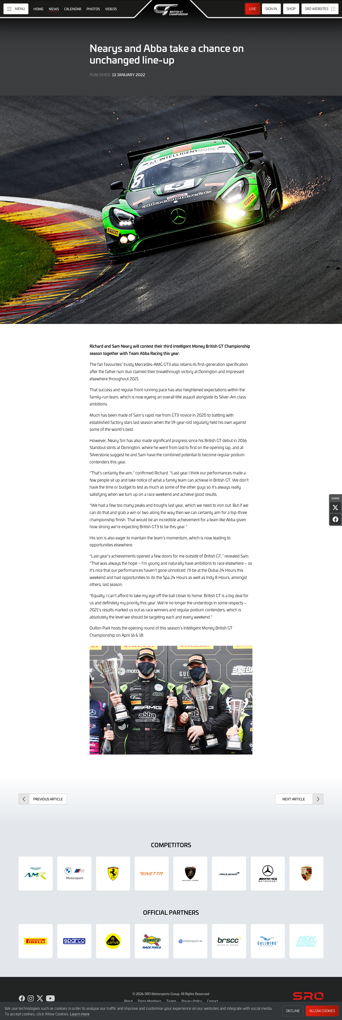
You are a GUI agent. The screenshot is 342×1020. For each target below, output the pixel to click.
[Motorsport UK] (190, 941)
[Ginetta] (152, 874)
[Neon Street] (306, 941)
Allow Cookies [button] (322, 1011)
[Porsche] (306, 874)
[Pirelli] (36, 941)
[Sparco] (74, 941)
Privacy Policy (191, 1001)
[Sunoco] (152, 941)
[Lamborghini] (190, 874)
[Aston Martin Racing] (36, 874)
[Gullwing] (268, 941)
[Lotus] (113, 941)
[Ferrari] (113, 874)
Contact (212, 1001)
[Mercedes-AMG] (268, 874)
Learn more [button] (80, 1013)
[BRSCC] (229, 941)
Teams (171, 1001)
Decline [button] (293, 1011)
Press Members (149, 1001)
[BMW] (74, 874)
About (128, 1001)
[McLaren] (229, 874)
